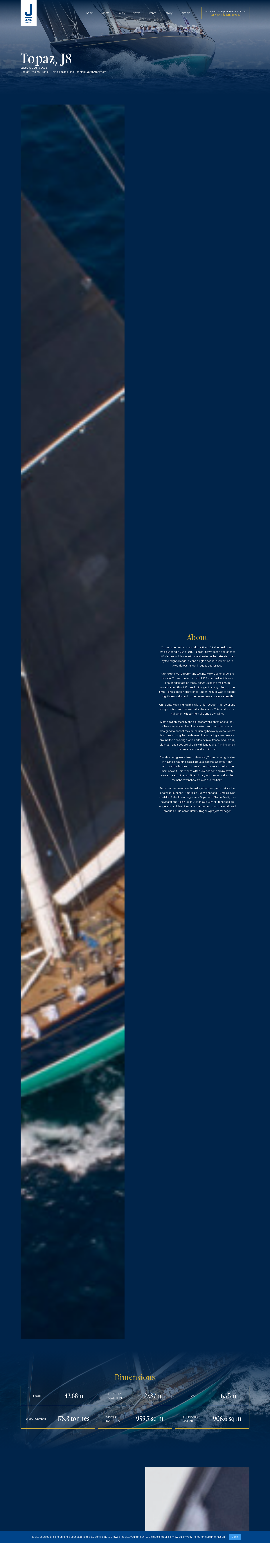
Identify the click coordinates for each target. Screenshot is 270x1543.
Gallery (167, 13)
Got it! (235, 1536)
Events (151, 13)
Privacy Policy (191, 1536)
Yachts (105, 13)
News (136, 13)
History (121, 13)
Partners (185, 13)
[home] (29, 13)
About (89, 13)
